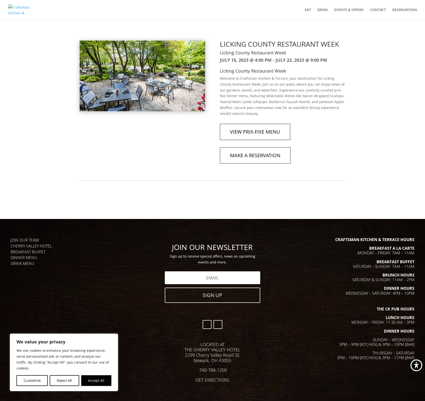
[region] (64, 362)
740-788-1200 (213, 370)
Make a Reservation (255, 155)
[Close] (113, 338)
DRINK (322, 10)
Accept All (96, 380)
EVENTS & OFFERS (349, 10)
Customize (32, 380)
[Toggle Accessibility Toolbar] (416, 365)
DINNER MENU (24, 257)
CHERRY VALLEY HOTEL (31, 246)
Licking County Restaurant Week (253, 53)
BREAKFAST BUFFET (28, 252)
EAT (308, 10)
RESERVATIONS (404, 10)
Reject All (64, 380)
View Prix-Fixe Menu (255, 131)
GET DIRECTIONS (212, 380)
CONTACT (378, 10)
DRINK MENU (22, 263)
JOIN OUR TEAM (25, 240)
